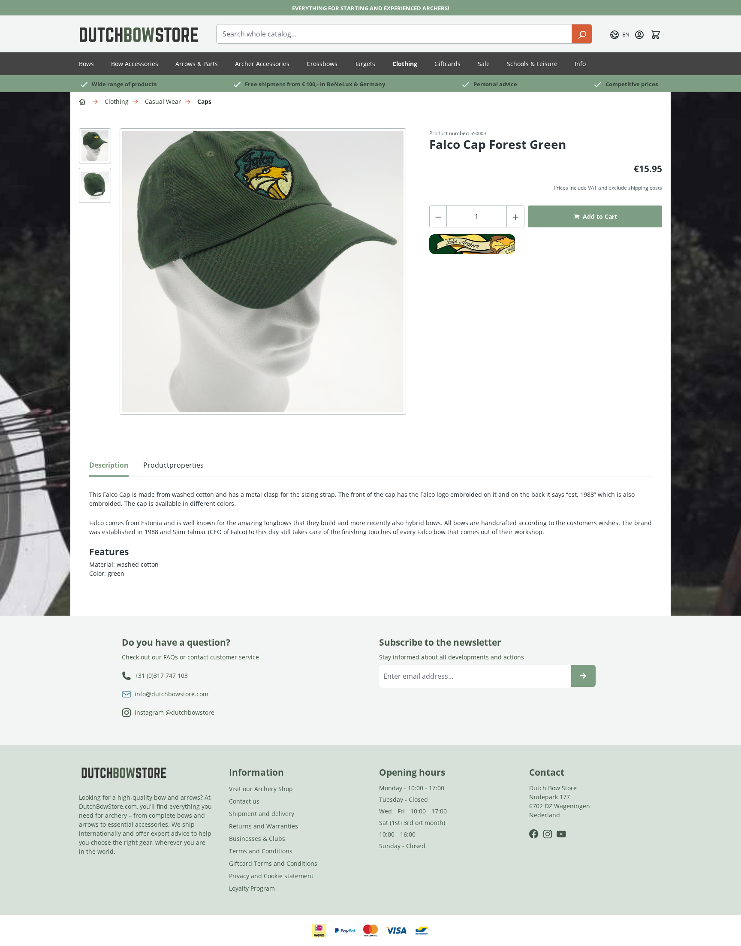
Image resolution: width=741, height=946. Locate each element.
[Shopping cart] (655, 33)
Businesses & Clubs (257, 838)
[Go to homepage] (139, 34)
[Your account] (639, 33)
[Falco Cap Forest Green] (263, 271)
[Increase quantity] (515, 216)
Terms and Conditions (260, 851)
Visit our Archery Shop (261, 789)
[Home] (83, 101)
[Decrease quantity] (438, 216)
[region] (245, 280)
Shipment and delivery (261, 814)
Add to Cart (600, 216)
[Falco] (472, 244)
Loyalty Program (252, 888)
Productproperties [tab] (173, 465)
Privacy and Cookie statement (271, 876)
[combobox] (394, 34)
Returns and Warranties (263, 826)
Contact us (244, 801)
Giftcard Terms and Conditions (273, 863)
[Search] (582, 34)
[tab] (109, 467)
